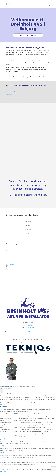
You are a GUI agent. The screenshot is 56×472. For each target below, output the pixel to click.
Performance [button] (3, 445)
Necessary (4, 406)
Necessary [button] (2, 404)
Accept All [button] (10, 388)
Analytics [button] (2, 452)
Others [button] (1, 466)
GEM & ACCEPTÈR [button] (4, 471)
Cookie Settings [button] (3, 388)
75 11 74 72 (8, 1)
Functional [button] (2, 438)
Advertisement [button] (3, 459)
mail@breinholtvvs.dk (29, 327)
